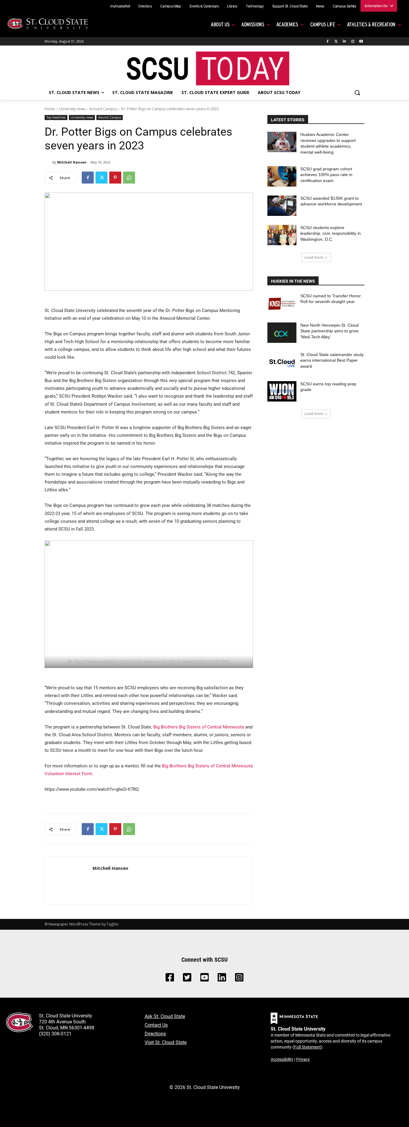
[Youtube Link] (204, 979)
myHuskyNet (120, 6)
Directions (155, 1033)
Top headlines (56, 117)
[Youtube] (361, 41)
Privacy (303, 1059)
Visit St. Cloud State (166, 1042)
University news (72, 108)
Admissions (252, 24)
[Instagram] (352, 41)
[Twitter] (336, 41)
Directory (145, 6)
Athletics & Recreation (371, 24)
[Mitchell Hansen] (48, 162)
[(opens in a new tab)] (281, 303)
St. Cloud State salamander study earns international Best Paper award (332, 360)
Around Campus (103, 108)
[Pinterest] (115, 178)
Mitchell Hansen (72, 162)
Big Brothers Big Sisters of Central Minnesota (198, 727)
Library (232, 6)
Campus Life (322, 24)
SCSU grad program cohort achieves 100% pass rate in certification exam (326, 174)
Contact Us (156, 1025)
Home (50, 108)
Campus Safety (344, 6)
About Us (220, 24)
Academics (287, 24)
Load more (314, 257)
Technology (255, 6)
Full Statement (307, 1047)
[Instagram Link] (239, 979)
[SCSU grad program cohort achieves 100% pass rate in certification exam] (281, 176)
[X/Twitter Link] (187, 979)
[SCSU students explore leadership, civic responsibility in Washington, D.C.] (281, 235)
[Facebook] (327, 41)
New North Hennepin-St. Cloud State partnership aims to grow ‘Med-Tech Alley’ (329, 331)
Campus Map (170, 6)
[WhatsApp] (129, 178)
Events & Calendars (204, 6)
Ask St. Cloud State (165, 1016)
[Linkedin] (344, 41)
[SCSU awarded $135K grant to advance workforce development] (281, 206)
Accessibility (282, 1059)
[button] (357, 92)
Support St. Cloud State (289, 6)
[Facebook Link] (169, 979)
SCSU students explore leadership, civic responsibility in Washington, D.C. (330, 233)
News (320, 6)
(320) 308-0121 (55, 1033)
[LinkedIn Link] (222, 979)
